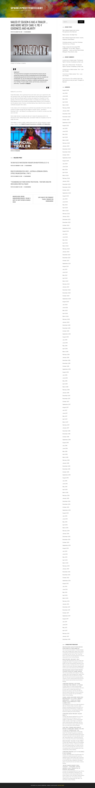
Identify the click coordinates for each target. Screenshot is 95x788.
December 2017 (66, 395)
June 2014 (65, 519)
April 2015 (65, 489)
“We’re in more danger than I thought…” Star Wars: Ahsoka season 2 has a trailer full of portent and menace (71, 767)
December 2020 (67, 290)
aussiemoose (28, 32)
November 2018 (66, 363)
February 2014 (66, 530)
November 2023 (67, 187)
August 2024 (66, 160)
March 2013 (65, 563)
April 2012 (65, 595)
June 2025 (65, 131)
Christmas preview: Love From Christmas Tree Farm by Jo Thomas (72, 43)
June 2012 (65, 589)
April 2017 (65, 419)
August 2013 (66, 548)
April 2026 (65, 102)
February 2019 (66, 354)
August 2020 (66, 301)
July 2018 (65, 375)
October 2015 (66, 472)
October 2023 (66, 190)
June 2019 (65, 342)
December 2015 (66, 466)
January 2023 (66, 216)
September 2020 (67, 298)
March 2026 (66, 105)
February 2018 (66, 389)
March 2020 (66, 316)
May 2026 (65, 99)
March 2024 (66, 175)
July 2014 (65, 516)
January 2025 (66, 146)
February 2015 (66, 495)
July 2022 (65, 234)
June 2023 (65, 201)
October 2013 (66, 542)
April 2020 (65, 313)
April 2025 (65, 137)
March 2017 (65, 422)
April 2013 (65, 560)
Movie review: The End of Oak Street (73, 741)
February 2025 (66, 143)
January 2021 (66, 287)
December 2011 (66, 607)
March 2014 (65, 527)
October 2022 (66, 225)
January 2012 (66, 604)
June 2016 (65, 448)
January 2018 (66, 392)
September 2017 (66, 404)
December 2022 (67, 219)
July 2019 (65, 339)
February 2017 (66, 425)
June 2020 (65, 307)
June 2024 (65, 166)
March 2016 (65, 457)
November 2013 (66, 539)
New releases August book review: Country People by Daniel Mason (73, 38)
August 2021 (66, 266)
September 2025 (67, 122)
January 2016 (66, 463)
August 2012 (66, 583)
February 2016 (66, 460)
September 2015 (66, 474)
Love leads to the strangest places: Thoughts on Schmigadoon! (45, 199)
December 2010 (66, 639)
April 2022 (65, 243)
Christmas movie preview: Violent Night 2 (72, 714)
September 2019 (67, 334)
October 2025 (66, 119)
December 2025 (66, 113)
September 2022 (67, 228)
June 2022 (65, 237)
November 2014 (66, 504)
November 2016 (66, 433)
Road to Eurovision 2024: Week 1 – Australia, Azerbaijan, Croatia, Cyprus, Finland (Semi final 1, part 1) (29, 172)
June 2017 (65, 413)
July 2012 (65, 586)
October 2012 (66, 577)
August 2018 (66, 372)
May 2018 (65, 381)
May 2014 (65, 521)
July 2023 (65, 199)
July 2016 (65, 445)
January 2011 (66, 636)
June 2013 (65, 554)
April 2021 (65, 278)
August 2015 (66, 477)
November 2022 (67, 222)
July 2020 (65, 304)
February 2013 (66, 566)
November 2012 (66, 574)
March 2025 (65, 140)
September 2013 (67, 545)
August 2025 (66, 125)
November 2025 (66, 116)
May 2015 (65, 486)
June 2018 (65, 378)
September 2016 (67, 439)
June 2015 (65, 483)
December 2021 (66, 254)
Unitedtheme (61, 785)
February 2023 (66, 213)
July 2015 (65, 480)
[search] (83, 9)
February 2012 (66, 601)
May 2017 (65, 416)
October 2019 (66, 331)
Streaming (17, 150)
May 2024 (65, 169)
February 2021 (66, 284)
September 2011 (66, 615)
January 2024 (66, 181)
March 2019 (65, 351)
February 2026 (66, 108)
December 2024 (67, 149)
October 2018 (66, 366)
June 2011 (65, 624)
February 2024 (66, 178)
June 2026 (65, 96)
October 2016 (66, 436)
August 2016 (66, 442)
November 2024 (67, 152)
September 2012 (67, 580)
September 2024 (67, 157)
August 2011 (65, 618)
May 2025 (65, 134)
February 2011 (66, 633)
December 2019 (66, 325)
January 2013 (66, 568)
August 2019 (66, 337)
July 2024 (65, 163)
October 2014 (66, 507)
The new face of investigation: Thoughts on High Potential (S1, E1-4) (30, 163)
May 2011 (65, 627)
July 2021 (65, 269)
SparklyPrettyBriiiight (27, 8)
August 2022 (66, 231)
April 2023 (65, 207)
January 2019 (66, 357)
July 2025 (65, 128)
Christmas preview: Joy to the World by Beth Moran (73, 752)
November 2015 (66, 469)
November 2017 (66, 398)
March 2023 (66, 210)
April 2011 (65, 630)
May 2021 (65, 275)
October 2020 (66, 295)
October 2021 (66, 260)
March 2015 (65, 492)
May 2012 (65, 592)
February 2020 (66, 319)
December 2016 (66, 431)
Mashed (28, 83)
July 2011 (65, 621)
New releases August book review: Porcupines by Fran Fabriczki (71, 31)
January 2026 (66, 110)
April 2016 (65, 454)
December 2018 (66, 360)
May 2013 (65, 557)
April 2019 (65, 348)
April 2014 (65, 524)
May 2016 (65, 451)
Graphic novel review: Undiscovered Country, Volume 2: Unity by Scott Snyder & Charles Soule (22, 199)
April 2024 (65, 172)
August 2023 (66, 196)
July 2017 (65, 410)
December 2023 (67, 184)
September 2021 (67, 263)
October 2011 (66, 612)
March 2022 (66, 246)
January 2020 (66, 322)
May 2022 (65, 240)
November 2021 (66, 257)
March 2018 (65, 386)
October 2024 (66, 155)
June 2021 (65, 272)
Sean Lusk (65, 64)
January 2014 (66, 533)
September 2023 (67, 193)
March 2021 (65, 281)
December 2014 (66, 501)
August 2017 (66, 407)
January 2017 (66, 428)
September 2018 (67, 369)
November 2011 (66, 610)
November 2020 (67, 293)
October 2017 (66, 401)
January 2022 (66, 251)
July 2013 (65, 551)
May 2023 (65, 204)
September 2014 (67, 510)
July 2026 (65, 93)
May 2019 (65, 345)
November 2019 (66, 328)
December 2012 (66, 571)
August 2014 (66, 513)
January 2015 (66, 498)
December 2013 (66, 536)
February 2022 (66, 248)
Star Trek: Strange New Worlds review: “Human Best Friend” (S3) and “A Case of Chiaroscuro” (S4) (73, 729)
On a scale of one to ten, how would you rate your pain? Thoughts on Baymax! (73, 80)
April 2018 (65, 384)
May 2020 (65, 310)
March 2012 (65, 598)
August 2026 (66, 90)
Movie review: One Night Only (70, 34)
